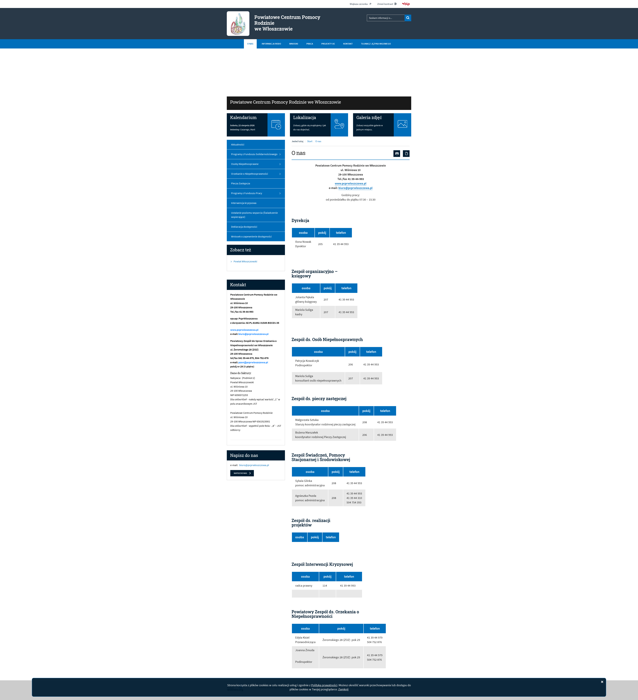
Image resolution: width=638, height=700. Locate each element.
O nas (318, 141)
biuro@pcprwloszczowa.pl (253, 334)
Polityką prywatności (324, 685)
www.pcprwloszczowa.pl (244, 329)
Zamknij (343, 689)
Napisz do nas (240, 473)
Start (309, 141)
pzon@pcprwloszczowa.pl (253, 362)
